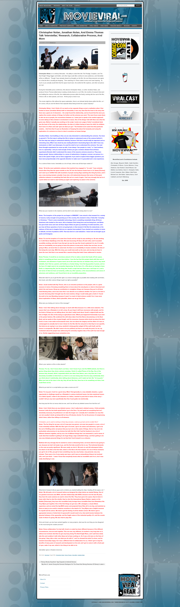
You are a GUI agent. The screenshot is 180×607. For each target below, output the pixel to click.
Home (41, 26)
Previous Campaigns (67, 26)
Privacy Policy (44, 587)
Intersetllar (74, 555)
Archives (57, 5)
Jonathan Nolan (81, 555)
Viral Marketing (81, 26)
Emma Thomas (68, 555)
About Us (43, 579)
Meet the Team (67, 5)
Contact (77, 5)
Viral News (104, 26)
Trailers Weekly (116, 26)
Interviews (47, 555)
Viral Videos (94, 26)
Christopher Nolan (60, 555)
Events (134, 26)
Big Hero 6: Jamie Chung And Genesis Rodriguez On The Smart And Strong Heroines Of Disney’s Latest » (73, 564)
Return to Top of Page (44, 602)
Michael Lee (53, 42)
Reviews (127, 26)
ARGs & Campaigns (51, 26)
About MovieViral (45, 5)
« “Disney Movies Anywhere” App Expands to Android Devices (58, 562)
